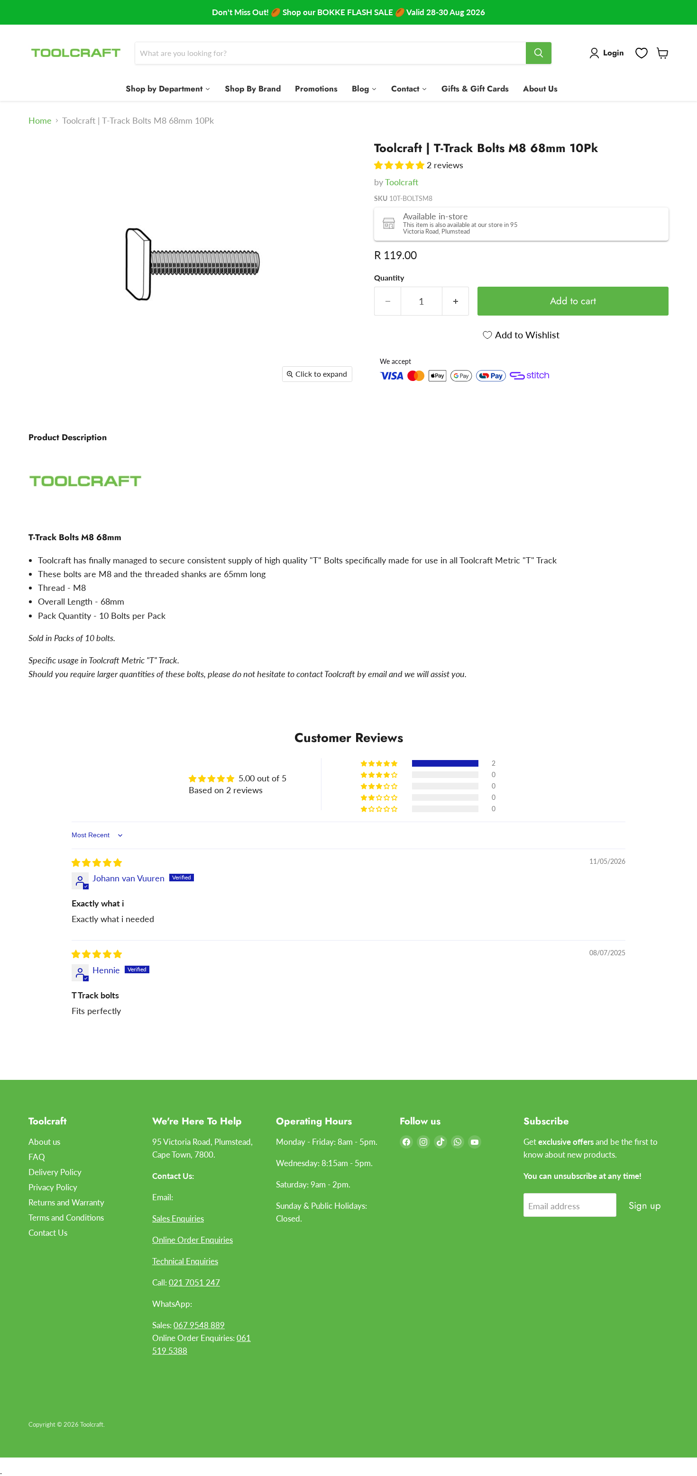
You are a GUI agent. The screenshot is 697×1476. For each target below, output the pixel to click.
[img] (97, 862)
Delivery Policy (55, 1172)
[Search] (538, 53)
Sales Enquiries (178, 1218)
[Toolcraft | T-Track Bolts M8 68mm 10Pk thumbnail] (46, 187)
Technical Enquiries (185, 1261)
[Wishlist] (641, 53)
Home (40, 121)
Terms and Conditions (66, 1217)
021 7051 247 (194, 1282)
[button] (400, 165)
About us (44, 1142)
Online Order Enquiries (192, 1240)
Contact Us (47, 1233)
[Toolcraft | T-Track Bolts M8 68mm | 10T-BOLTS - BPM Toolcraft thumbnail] (46, 152)
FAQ (36, 1157)
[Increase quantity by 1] (455, 301)
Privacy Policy (52, 1187)
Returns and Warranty (66, 1202)
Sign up (645, 1205)
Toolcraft (401, 182)
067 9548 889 (199, 1325)
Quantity (389, 277)
